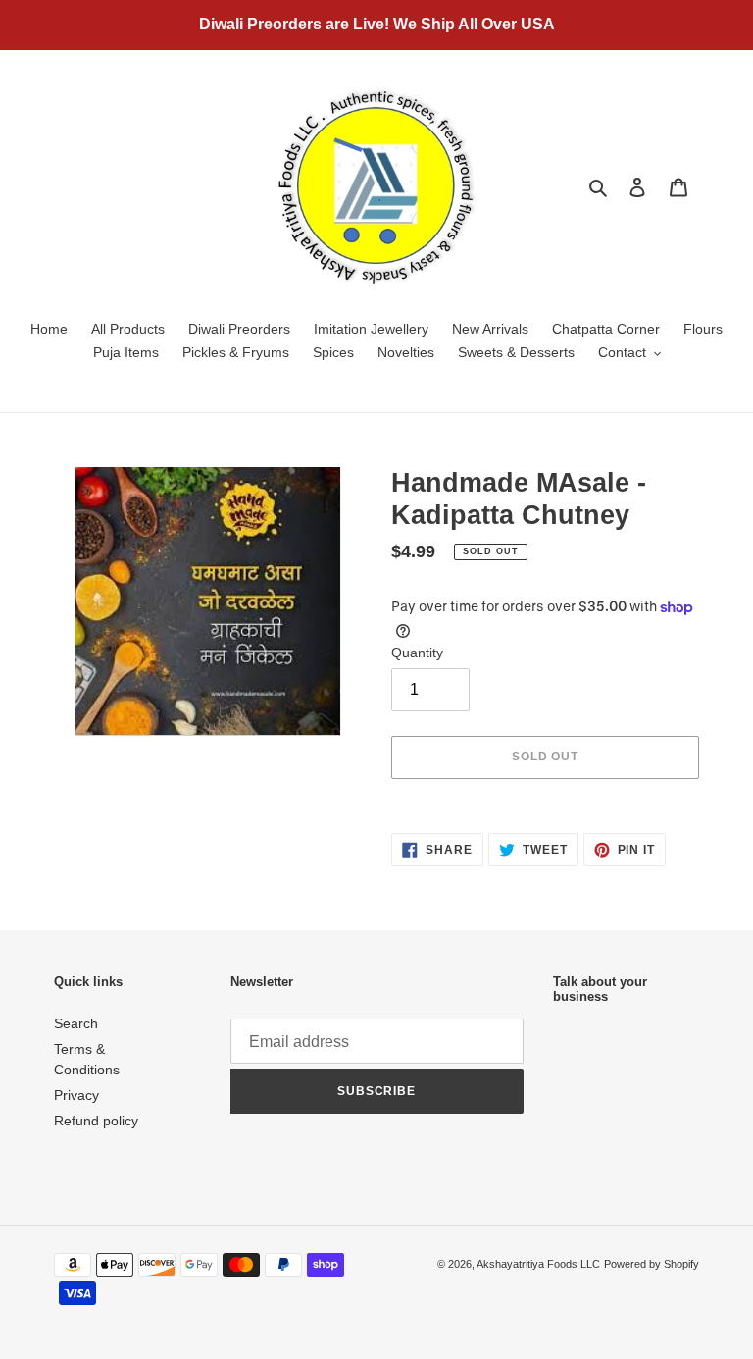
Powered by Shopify (651, 1264)
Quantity (417, 652)
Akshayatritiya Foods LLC (538, 1264)
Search (76, 1023)
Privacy (76, 1095)
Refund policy (96, 1120)
